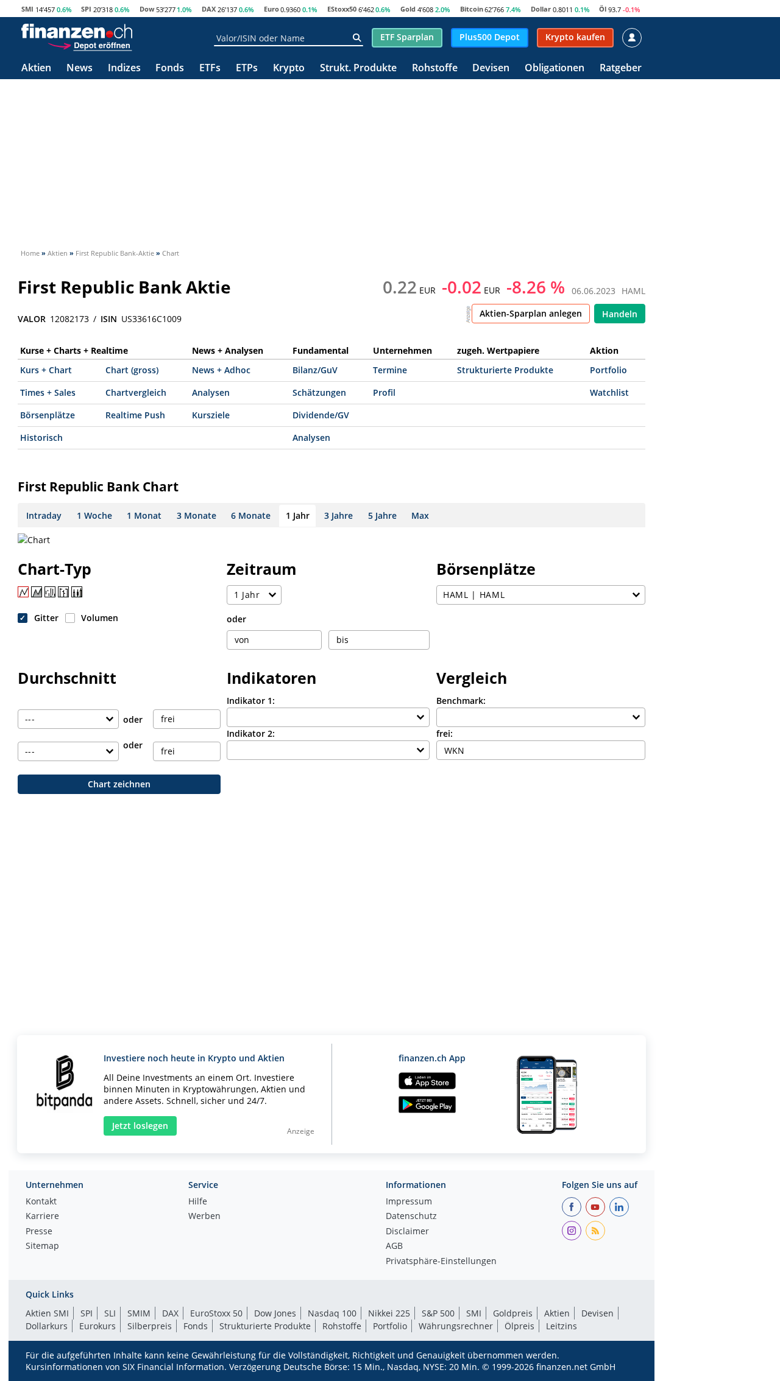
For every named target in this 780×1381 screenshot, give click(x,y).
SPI (86, 8)
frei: (444, 733)
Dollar (541, 8)
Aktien (36, 68)
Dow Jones (275, 1313)
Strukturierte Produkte (505, 370)
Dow (147, 8)
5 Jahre (382, 515)
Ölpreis (519, 1326)
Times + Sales (48, 392)
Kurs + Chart (46, 370)
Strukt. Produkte (358, 68)
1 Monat (144, 515)
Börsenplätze (47, 415)
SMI (27, 8)
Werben (204, 1216)
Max (420, 515)
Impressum (409, 1202)
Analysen (211, 392)
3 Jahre (338, 515)
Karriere (42, 1216)
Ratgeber (621, 68)
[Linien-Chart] (23, 591)
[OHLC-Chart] (63, 591)
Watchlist (609, 392)
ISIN (109, 319)
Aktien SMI (47, 1313)
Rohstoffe (435, 68)
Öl (602, 8)
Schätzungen (319, 392)
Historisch (41, 437)
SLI (110, 1313)
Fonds (169, 68)
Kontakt (41, 1202)
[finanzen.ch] (76, 31)
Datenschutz (411, 1216)
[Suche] (356, 37)
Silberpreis (149, 1326)
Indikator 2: (251, 733)
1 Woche (94, 515)
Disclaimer (407, 1232)
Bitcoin (471, 8)
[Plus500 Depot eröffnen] (89, 45)
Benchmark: (461, 700)
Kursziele (211, 415)
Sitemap (42, 1246)
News (79, 68)
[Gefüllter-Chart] (36, 591)
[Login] (632, 37)
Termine (390, 370)
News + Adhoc (221, 370)
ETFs (210, 68)
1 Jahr (298, 515)
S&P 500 (438, 1313)
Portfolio (608, 370)
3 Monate (196, 515)
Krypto (289, 68)
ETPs (247, 68)
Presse (39, 1232)
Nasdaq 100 (332, 1313)
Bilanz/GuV (315, 370)
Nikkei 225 (389, 1313)
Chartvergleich (135, 392)
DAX (209, 8)
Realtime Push (135, 415)
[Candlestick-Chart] (76, 591)
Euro (271, 8)
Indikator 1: (251, 700)
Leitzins (561, 1326)
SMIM (139, 1313)
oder (236, 619)
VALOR (32, 319)
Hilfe (197, 1202)
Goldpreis (513, 1313)
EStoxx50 (341, 8)
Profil (384, 392)
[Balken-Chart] (49, 591)
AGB (394, 1246)
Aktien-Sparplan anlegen (531, 313)
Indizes (124, 68)
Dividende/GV (320, 415)
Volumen (99, 618)
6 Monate (251, 515)
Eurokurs (97, 1326)
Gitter (46, 618)
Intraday (44, 515)
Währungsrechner (456, 1326)
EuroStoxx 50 (216, 1313)
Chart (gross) (131, 370)
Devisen (490, 68)
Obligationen (554, 68)
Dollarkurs (47, 1326)
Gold (408, 8)
